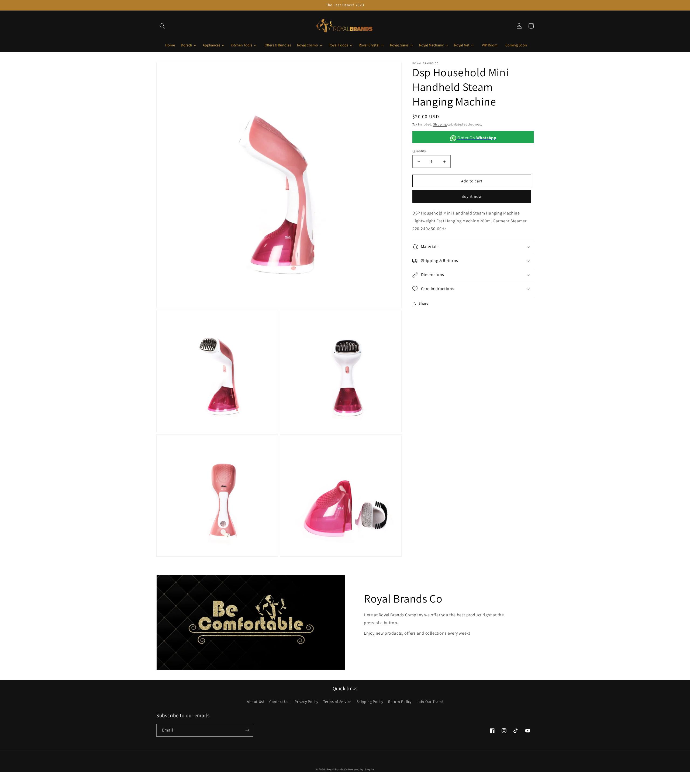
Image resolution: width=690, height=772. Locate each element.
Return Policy (400, 701)
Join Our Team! (430, 701)
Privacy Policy (306, 701)
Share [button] (424, 303)
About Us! (255, 701)
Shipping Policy (370, 701)
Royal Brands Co (337, 769)
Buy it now (471, 196)
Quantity (419, 151)
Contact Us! (279, 701)
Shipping (440, 124)
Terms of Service (337, 701)
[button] (162, 26)
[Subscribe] (247, 730)
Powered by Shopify (361, 769)
